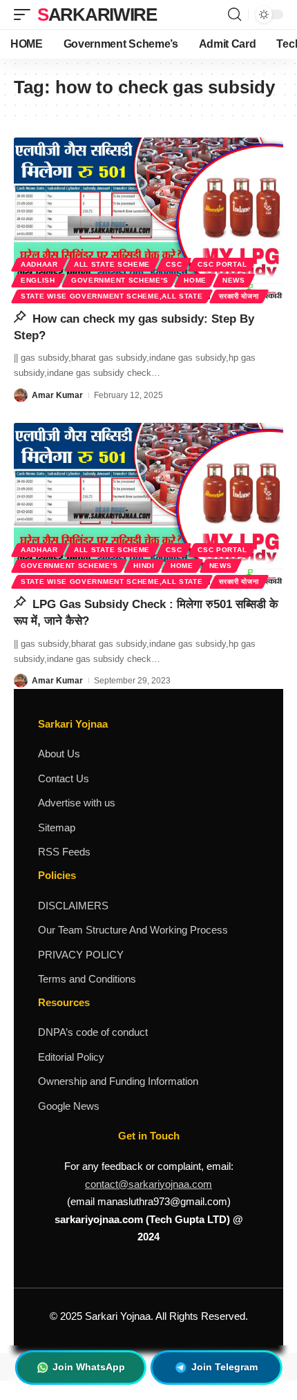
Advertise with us (76, 802)
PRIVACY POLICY (81, 955)
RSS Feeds (64, 852)
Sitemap (56, 827)
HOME (195, 280)
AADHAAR (39, 264)
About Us (59, 753)
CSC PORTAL (222, 264)
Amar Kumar (57, 395)
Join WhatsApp (88, 1366)
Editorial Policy (71, 1057)
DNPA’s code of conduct (93, 1032)
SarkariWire (97, 14)
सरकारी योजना (239, 296)
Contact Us (63, 778)
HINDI (144, 565)
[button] (25, 14)
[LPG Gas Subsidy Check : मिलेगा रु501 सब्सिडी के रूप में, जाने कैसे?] (148, 504)
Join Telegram (224, 1366)
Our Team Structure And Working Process (133, 930)
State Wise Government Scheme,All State (112, 296)
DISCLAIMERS (73, 905)
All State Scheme (112, 264)
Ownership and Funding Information (118, 1081)
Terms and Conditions (87, 979)
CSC (174, 264)
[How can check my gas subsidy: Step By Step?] (148, 218)
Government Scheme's (119, 280)
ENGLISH (38, 280)
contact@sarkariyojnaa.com (148, 1184)
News (233, 280)
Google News (68, 1106)
